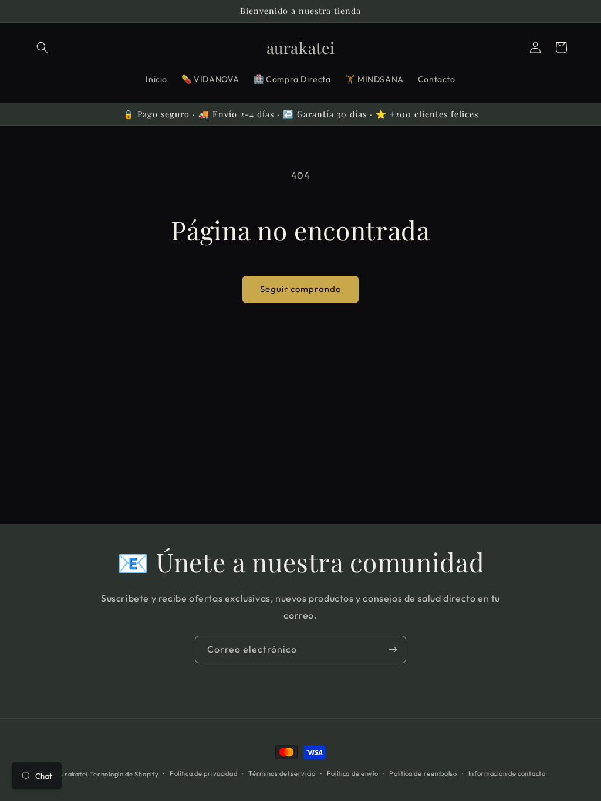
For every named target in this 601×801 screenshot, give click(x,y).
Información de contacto (507, 773)
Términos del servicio (282, 773)
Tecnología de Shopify (124, 774)
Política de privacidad (203, 773)
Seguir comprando (300, 288)
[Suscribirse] (393, 649)
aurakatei (72, 774)
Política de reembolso (423, 773)
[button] (42, 47)
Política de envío (353, 773)
